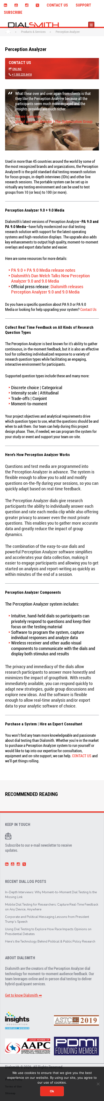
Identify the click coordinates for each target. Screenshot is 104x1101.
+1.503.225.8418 (22, 74)
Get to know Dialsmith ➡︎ (23, 995)
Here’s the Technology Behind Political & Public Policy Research (50, 941)
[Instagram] (26, 4)
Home (8, 32)
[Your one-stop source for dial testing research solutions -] (32, 25)
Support (83, 5)
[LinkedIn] (5, 4)
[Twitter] (37, 4)
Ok (52, 1091)
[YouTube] (16, 4)
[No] (98, 1083)
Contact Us (57, 5)
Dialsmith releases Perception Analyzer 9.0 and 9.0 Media (47, 289)
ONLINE (17, 69)
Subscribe (13, 12)
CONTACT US (81, 755)
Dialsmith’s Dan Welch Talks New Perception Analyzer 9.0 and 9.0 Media (50, 278)
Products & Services (33, 31)
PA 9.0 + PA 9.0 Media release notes (43, 270)
